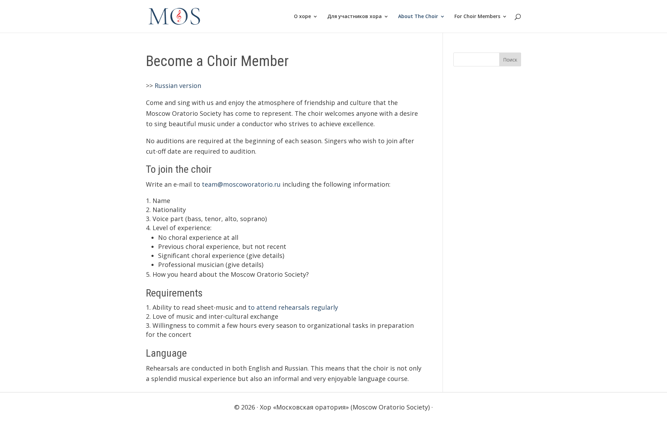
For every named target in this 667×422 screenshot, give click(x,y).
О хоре (302, 16)
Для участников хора (354, 16)
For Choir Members (477, 16)
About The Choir (418, 16)
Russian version (178, 85)
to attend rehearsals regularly (293, 307)
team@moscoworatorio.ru (241, 184)
